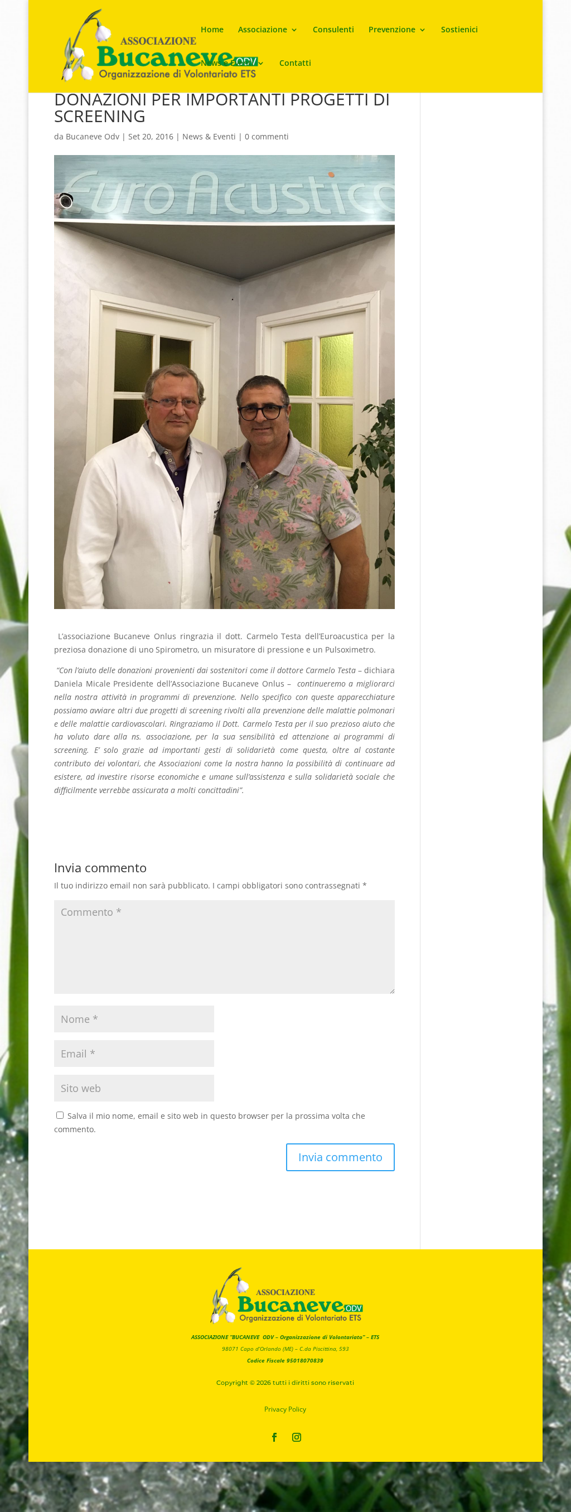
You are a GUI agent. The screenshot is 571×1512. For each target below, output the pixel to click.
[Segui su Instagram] (297, 1437)
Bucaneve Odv (92, 136)
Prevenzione (392, 30)
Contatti (295, 63)
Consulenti (333, 30)
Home (212, 30)
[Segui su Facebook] (274, 1437)
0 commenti (267, 136)
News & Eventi (209, 136)
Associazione (262, 30)
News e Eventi (227, 63)
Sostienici (459, 30)
